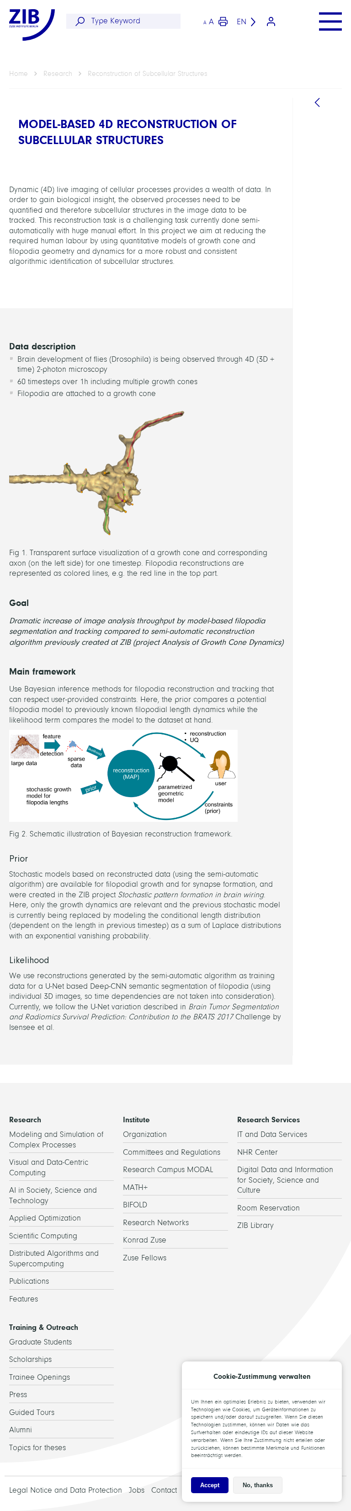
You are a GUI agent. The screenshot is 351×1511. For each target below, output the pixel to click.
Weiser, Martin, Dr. (319, 404)
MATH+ (135, 1187)
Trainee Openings (39, 1377)
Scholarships (30, 1359)
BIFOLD (135, 1204)
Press (18, 1394)
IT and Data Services (272, 1134)
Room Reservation (268, 1208)
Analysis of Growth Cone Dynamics (323, 615)
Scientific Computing (43, 1236)
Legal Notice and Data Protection (65, 1490)
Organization (145, 1134)
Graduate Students (40, 1342)
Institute (136, 1119)
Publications (29, 1281)
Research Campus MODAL (168, 1169)
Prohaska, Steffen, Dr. (323, 324)
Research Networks (156, 1222)
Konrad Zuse (144, 1240)
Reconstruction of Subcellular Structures (147, 74)
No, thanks (258, 1485)
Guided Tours (31, 1412)
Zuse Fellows (144, 1258)
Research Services (268, 1119)
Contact (164, 1490)
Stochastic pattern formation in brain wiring (323, 554)
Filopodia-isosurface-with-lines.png (324, 860)
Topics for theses (37, 1447)
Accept (209, 1485)
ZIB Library (255, 1225)
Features (23, 1299)
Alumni (20, 1429)
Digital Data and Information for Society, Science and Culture (285, 1180)
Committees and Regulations (171, 1152)
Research (57, 74)
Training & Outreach (43, 1327)
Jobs (136, 1490)
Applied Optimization (45, 1218)
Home (18, 74)
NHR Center (257, 1152)
